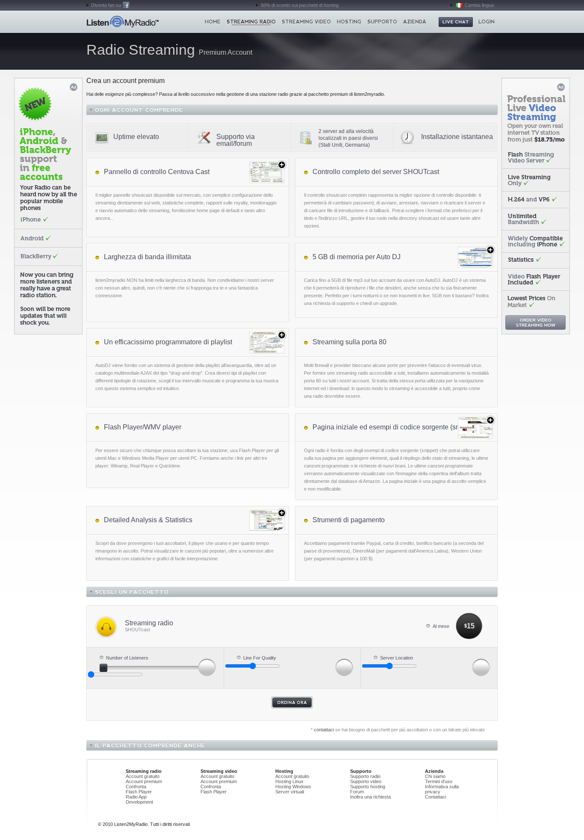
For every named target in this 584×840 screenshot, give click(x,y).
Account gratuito (142, 776)
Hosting (349, 21)
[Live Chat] (456, 22)
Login (486, 21)
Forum (357, 791)
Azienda (414, 21)
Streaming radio (251, 21)
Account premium (144, 781)
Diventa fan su (106, 5)
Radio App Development (139, 799)
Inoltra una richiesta (370, 796)
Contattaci (435, 796)
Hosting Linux (289, 781)
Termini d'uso (438, 781)
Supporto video (365, 781)
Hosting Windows (293, 786)
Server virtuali (289, 791)
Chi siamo (435, 776)
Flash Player (139, 791)
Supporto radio (365, 776)
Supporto (382, 21)
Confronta (136, 786)
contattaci (324, 729)
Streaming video (306, 21)
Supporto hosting (367, 786)
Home (122, 22)
